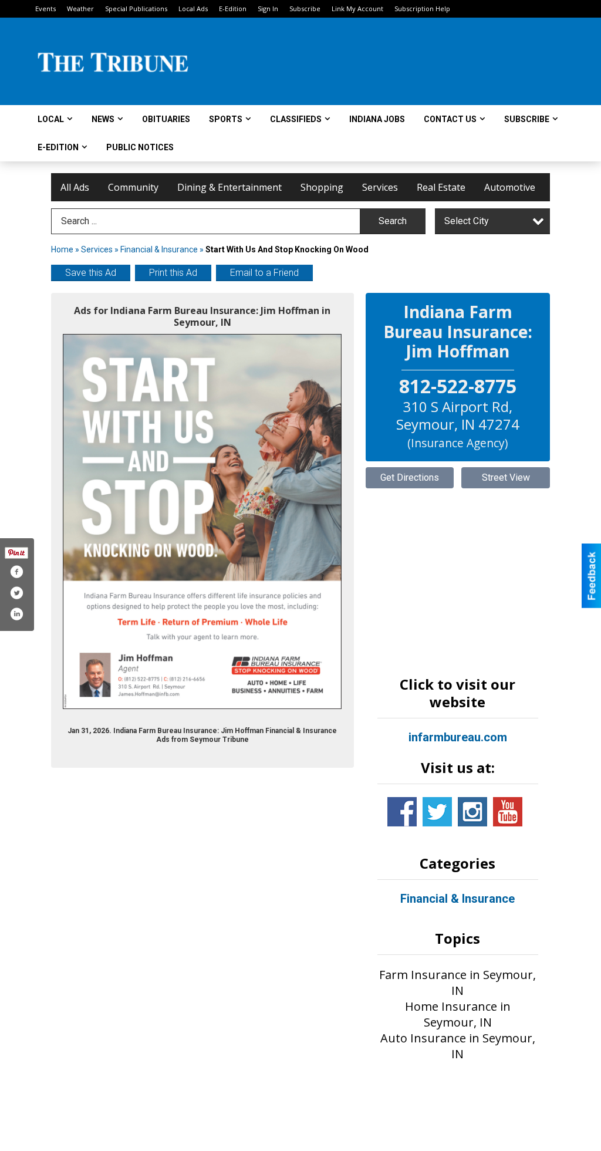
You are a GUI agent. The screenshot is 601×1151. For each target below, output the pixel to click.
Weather (80, 8)
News (103, 119)
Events (45, 8)
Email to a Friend (264, 272)
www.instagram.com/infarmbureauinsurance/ (472, 811)
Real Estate (441, 187)
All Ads (74, 187)
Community (133, 187)
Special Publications (136, 8)
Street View (506, 477)
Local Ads (193, 8)
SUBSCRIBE (526, 119)
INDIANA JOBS (377, 119)
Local (51, 119)
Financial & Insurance (159, 249)
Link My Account (357, 8)
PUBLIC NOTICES (140, 147)
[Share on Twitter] (16, 593)
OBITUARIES (166, 119)
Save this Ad (90, 272)
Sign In (268, 8)
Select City (466, 221)
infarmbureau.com (457, 737)
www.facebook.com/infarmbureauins (402, 811)
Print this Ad (173, 272)
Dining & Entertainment (229, 187)
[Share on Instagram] (16, 614)
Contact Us (450, 119)
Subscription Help (422, 8)
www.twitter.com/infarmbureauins (437, 811)
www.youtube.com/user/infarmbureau (507, 811)
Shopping (321, 187)
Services (380, 187)
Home (62, 249)
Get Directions (409, 477)
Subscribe (304, 8)
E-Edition (233, 8)
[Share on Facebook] (16, 571)
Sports (225, 119)
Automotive (509, 187)
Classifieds (296, 119)
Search (393, 221)
